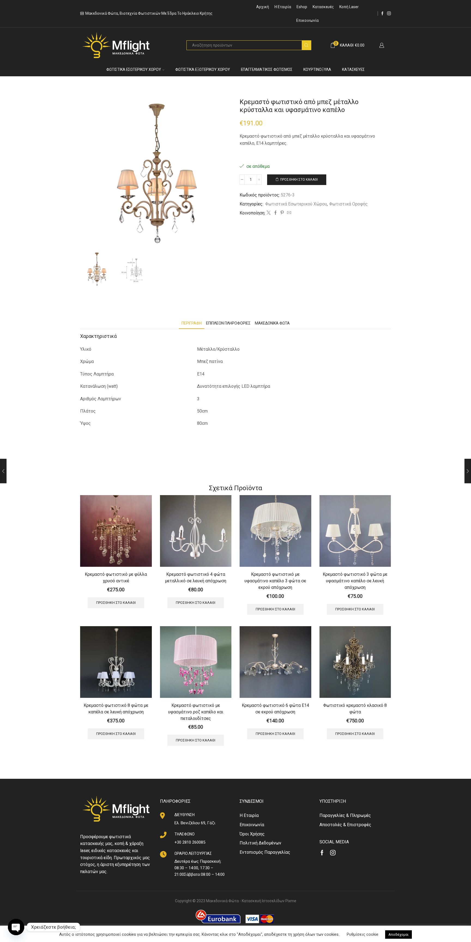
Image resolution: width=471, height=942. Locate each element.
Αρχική (262, 7)
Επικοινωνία (307, 20)
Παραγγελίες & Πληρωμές (345, 815)
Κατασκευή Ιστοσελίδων (263, 901)
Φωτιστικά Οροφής (348, 204)
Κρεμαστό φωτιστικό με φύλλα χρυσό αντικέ (116, 577)
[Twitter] (268, 213)
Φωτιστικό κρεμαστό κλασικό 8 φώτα (355, 708)
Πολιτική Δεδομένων (260, 843)
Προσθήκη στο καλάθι (299, 179)
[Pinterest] (282, 213)
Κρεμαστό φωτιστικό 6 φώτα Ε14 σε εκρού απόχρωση (275, 708)
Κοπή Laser (349, 7)
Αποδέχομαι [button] (398, 934)
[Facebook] (382, 13)
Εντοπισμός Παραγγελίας (265, 852)
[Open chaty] (16, 927)
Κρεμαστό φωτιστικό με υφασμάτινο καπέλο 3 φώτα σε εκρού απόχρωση (275, 581)
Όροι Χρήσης (252, 834)
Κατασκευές (323, 7)
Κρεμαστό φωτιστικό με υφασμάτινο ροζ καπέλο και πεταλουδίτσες (195, 712)
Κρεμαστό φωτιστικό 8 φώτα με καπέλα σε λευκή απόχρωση (116, 708)
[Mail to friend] (288, 213)
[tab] (191, 323)
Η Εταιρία (282, 7)
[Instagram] (389, 13)
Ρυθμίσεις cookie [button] (362, 934)
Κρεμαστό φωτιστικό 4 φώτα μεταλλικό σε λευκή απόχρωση (195, 577)
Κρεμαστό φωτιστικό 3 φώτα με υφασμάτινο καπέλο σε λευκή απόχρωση (355, 581)
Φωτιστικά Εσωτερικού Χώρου (133, 69)
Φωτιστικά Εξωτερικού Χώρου (202, 69)
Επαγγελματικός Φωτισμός (266, 69)
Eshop (302, 7)
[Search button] (306, 45)
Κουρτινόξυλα (317, 69)
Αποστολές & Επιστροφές (345, 824)
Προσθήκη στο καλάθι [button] (116, 603)
